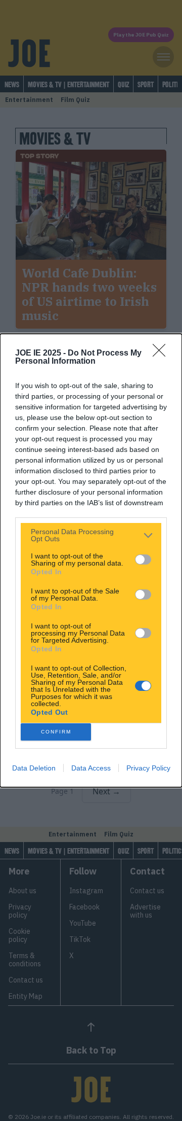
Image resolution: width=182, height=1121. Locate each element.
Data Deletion (34, 768)
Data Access (91, 768)
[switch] (143, 559)
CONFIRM (56, 731)
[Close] (162, 353)
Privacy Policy (148, 768)
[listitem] (91, 535)
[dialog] (91, 560)
